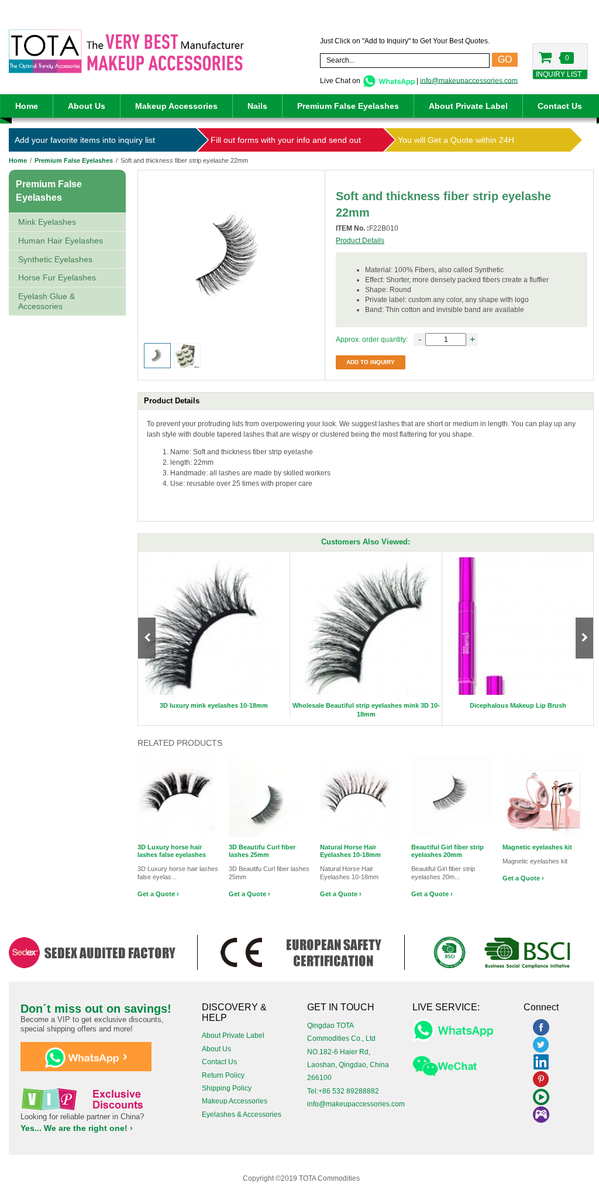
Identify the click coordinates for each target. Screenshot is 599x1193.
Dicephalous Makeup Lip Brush (518, 705)
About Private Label (468, 106)
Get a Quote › (158, 893)
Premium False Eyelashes (348, 106)
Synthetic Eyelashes (55, 259)
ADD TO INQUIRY (370, 362)
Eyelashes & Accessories (241, 1114)
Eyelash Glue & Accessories (46, 301)
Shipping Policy (227, 1088)
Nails (257, 106)
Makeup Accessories (176, 106)
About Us (86, 106)
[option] (214, 634)
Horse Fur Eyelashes (57, 277)
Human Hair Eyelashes (60, 240)
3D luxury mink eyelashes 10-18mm (214, 705)
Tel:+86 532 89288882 (343, 1091)
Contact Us (560, 106)
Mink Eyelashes (47, 222)
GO (505, 59)
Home (26, 106)
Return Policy (223, 1075)
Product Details (360, 240)
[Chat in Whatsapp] (388, 80)
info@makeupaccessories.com (469, 80)
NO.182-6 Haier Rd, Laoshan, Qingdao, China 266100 (348, 1065)
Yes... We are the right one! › (76, 1128)
